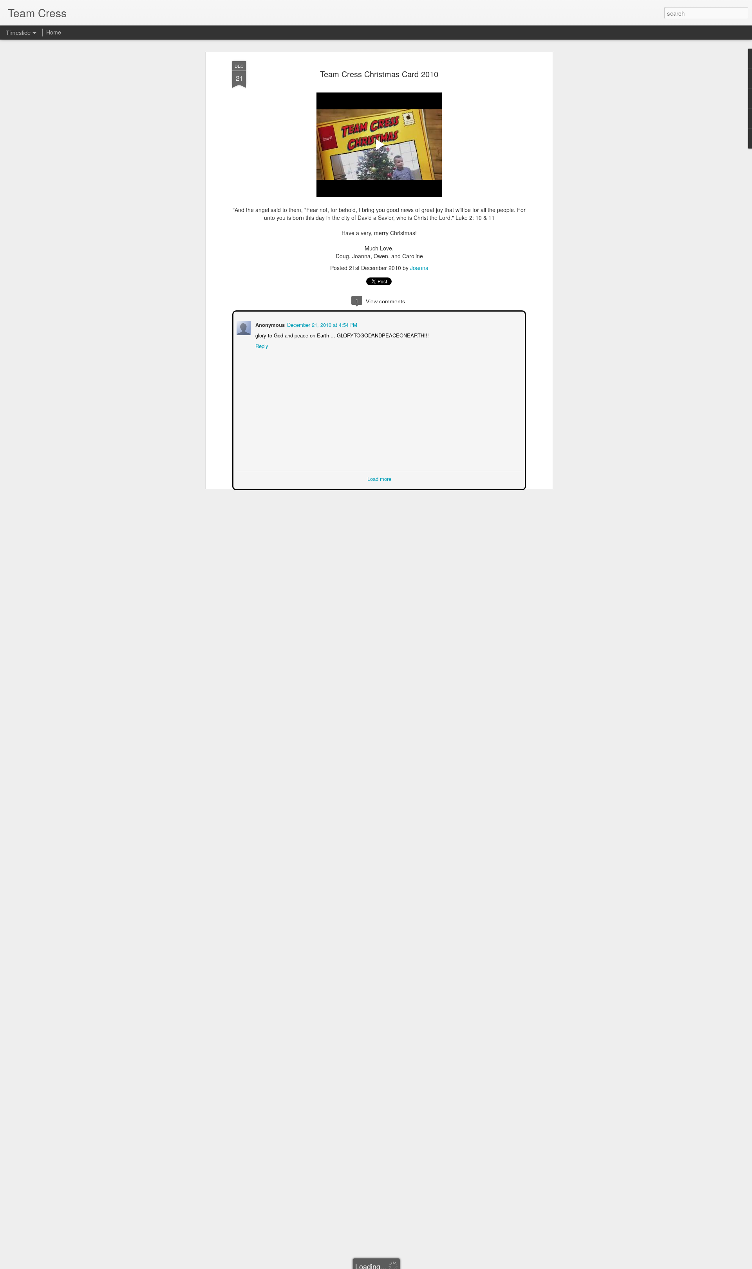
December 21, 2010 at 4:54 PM (321, 324)
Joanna (419, 268)
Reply (261, 345)
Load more (379, 478)
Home (53, 32)
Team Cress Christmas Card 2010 (379, 74)
